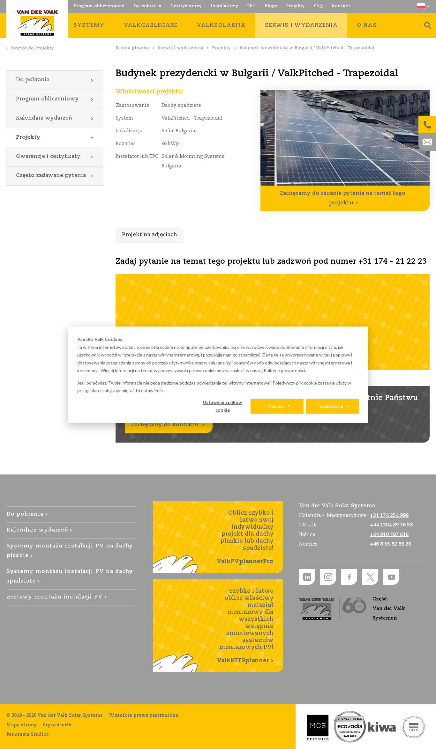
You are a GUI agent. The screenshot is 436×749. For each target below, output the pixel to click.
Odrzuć (276, 406)
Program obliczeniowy (47, 99)
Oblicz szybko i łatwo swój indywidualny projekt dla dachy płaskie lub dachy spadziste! (245, 537)
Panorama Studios (27, 734)
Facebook (349, 577)
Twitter (370, 577)
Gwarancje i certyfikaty (48, 156)
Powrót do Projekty (32, 48)
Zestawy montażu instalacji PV (54, 597)
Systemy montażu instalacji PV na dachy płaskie (69, 550)
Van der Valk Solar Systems (37, 23)
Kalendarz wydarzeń (44, 118)
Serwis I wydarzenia (180, 48)
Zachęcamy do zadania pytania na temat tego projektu (342, 198)
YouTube (391, 577)
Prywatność (57, 725)
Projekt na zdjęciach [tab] (149, 235)
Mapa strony (21, 725)
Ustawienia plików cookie (222, 406)
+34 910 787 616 (389, 534)
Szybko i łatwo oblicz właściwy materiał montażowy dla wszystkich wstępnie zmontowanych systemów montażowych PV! (245, 626)
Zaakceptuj (331, 406)
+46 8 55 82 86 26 (390, 544)
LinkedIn (307, 577)
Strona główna (132, 48)
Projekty (221, 48)
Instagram (328, 577)
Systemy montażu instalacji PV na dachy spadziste (69, 576)
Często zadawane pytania (51, 175)
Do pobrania (32, 80)
